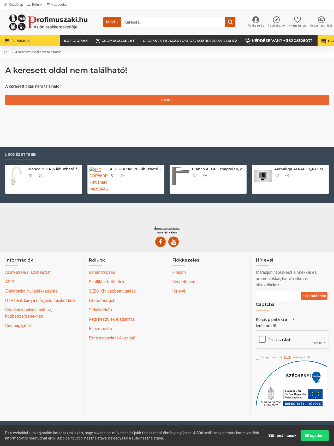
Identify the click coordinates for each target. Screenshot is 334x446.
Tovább (167, 100)
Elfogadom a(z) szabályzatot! (285, 357)
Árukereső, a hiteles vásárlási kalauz (167, 230)
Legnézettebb (20, 154)
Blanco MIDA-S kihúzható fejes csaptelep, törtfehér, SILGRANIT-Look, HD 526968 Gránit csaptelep (54, 169)
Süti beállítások (282, 435)
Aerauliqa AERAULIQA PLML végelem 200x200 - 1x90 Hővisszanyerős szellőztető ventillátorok (300, 169)
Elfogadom (315, 435)
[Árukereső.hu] (167, 216)
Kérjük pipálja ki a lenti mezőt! (271, 322)
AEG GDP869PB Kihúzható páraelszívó (136, 169)
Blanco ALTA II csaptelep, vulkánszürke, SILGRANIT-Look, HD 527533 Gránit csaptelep (218, 169)
